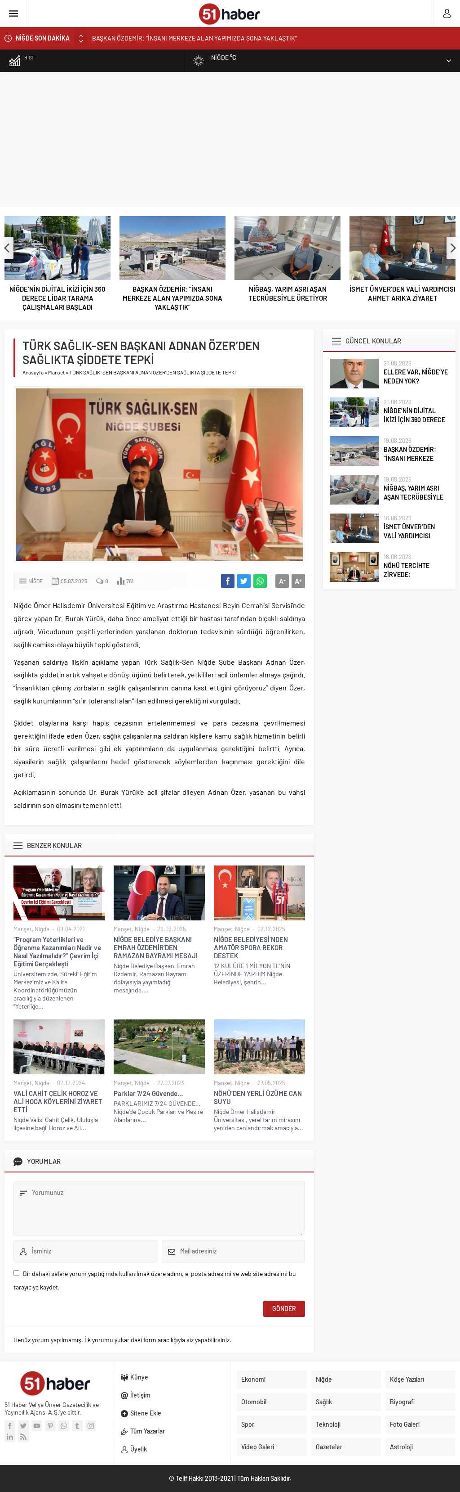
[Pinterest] (50, 1425)
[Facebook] (9, 1425)
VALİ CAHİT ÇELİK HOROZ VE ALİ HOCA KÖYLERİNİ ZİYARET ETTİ (57, 1101)
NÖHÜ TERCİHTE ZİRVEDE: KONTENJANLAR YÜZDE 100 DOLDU (402, 293)
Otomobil (253, 1402)
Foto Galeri (405, 1424)
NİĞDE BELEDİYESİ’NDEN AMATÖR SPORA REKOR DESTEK (251, 947)
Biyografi (402, 1402)
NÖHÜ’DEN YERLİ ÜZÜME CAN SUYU (258, 1097)
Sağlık (324, 1402)
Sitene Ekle (145, 1413)
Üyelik (138, 1449)
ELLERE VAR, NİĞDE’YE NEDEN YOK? (416, 376)
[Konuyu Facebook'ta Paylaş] (227, 581)
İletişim (140, 1395)
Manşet (56, 372)
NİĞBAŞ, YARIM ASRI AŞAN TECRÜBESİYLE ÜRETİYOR (172, 293)
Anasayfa (33, 372)
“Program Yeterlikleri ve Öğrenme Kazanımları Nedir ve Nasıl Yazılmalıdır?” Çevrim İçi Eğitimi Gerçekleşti (57, 951)
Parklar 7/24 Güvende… (148, 1093)
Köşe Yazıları (407, 1379)
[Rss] (23, 1436)
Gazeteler (329, 1447)
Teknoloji (328, 1424)
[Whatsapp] (63, 1425)
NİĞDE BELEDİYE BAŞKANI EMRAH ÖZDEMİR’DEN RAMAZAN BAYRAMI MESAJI (156, 947)
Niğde (35, 581)
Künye (139, 1377)
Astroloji (401, 1447)
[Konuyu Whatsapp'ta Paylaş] (260, 581)
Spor (247, 1424)
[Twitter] (23, 1425)
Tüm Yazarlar (147, 1431)
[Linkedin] (9, 1436)
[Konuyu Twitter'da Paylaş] (244, 581)
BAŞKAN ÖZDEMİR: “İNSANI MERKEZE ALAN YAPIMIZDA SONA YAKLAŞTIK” (194, 38)
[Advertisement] (230, 140)
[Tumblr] (77, 1425)
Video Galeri (257, 1447)
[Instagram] (90, 1425)
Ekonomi (253, 1379)
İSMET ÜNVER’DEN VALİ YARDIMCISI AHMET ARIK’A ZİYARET (287, 293)
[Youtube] (36, 1425)
